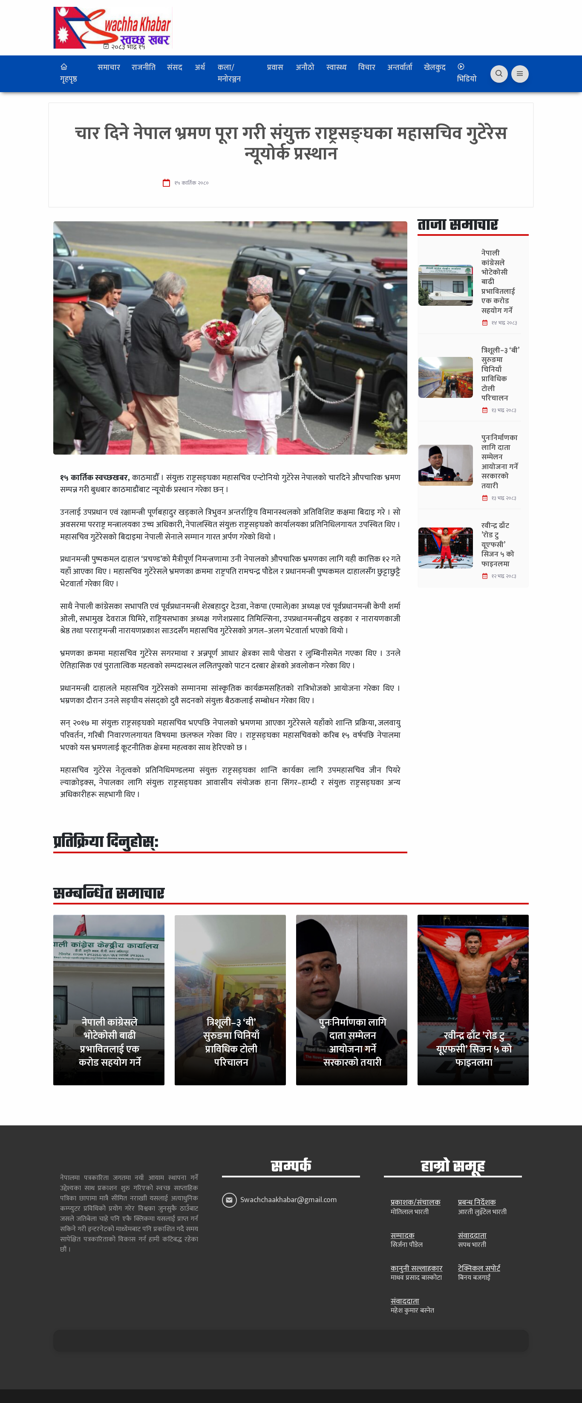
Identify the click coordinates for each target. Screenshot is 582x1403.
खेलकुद (435, 67)
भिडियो (467, 79)
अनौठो (305, 67)
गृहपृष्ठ (68, 79)
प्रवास (275, 67)
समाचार (109, 67)
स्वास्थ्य (336, 67)
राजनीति (144, 67)
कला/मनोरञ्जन (229, 73)
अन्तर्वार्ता (399, 67)
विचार (366, 67)
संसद (174, 67)
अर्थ (200, 67)
